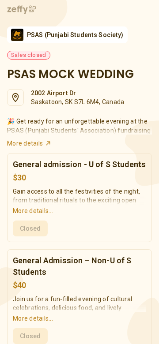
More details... (33, 210)
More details (25, 143)
